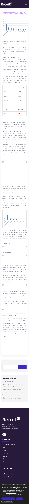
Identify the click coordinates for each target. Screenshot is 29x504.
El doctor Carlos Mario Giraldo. (11, 398)
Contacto (6, 462)
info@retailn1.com (8, 474)
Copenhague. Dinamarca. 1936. (11, 389)
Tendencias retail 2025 (9, 381)
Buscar (4, 363)
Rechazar (19, 498)
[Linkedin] (4, 434)
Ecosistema (6, 453)
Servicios (5, 447)
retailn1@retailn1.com (9, 477)
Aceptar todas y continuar (8, 498)
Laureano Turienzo (9, 444)
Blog (4, 459)
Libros (5, 456)
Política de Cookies (11, 493)
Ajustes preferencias (7, 501)
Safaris (5, 450)
